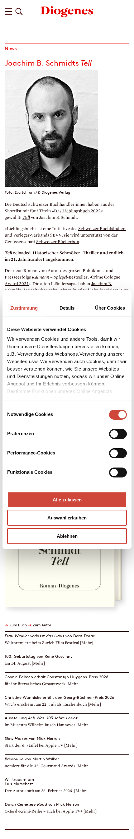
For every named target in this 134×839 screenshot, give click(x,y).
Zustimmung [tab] (24, 308)
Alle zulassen (67, 499)
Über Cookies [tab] (110, 308)
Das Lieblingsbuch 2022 (77, 211)
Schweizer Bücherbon (57, 241)
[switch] (118, 434)
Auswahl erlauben (67, 517)
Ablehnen (67, 536)
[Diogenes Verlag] (67, 11)
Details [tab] (67, 308)
